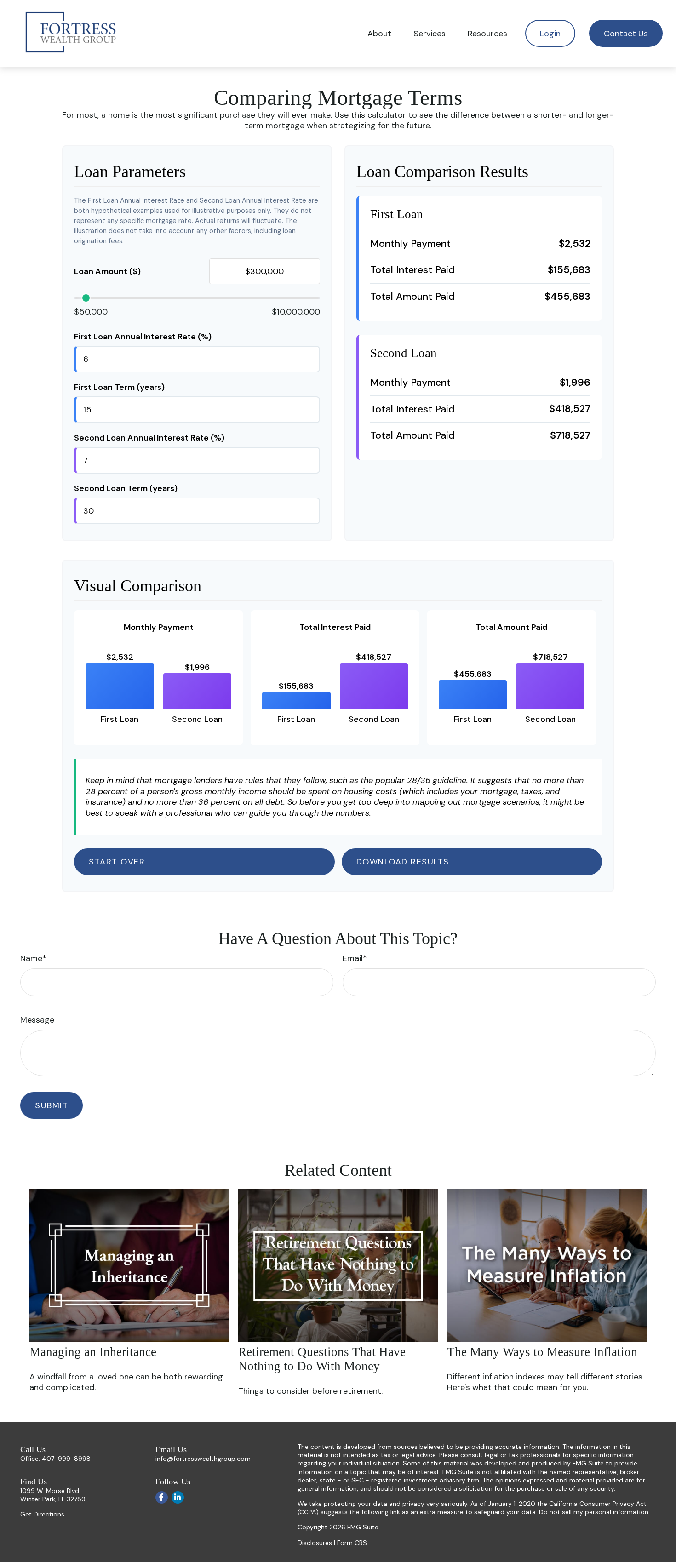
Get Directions (42, 1514)
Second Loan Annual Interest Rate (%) (149, 437)
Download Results (402, 861)
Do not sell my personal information (593, 1512)
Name (31, 958)
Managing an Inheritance (92, 1352)
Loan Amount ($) (107, 271)
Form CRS (352, 1543)
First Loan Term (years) (119, 387)
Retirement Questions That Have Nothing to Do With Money (322, 1359)
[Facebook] (161, 1497)
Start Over (117, 861)
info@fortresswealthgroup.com (203, 1458)
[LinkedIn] (178, 1497)
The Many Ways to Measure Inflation (542, 1352)
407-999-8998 (66, 1458)
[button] (379, 33)
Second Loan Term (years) (126, 488)
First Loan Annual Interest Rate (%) (143, 336)
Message (37, 1019)
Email (353, 958)
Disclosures (315, 1543)
